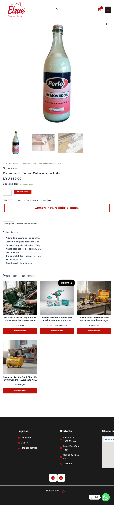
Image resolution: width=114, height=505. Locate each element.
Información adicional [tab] (27, 223)
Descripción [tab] (8, 223)
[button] (57, 10)
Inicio (5, 163)
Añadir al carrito (22, 192)
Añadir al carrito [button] (20, 331)
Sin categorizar (15, 163)
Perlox (49, 200)
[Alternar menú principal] (108, 10)
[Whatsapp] (106, 497)
